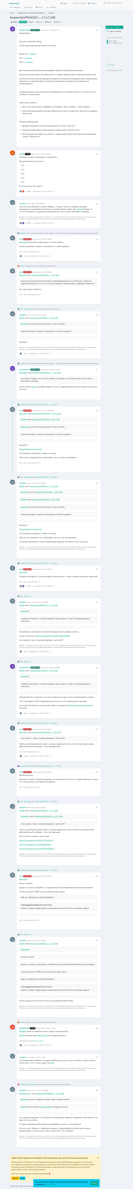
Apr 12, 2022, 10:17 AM (53, 370)
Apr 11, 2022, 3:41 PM (52, 30)
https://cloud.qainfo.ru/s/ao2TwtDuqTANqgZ (52, 636)
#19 (97, 1057)
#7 (97, 370)
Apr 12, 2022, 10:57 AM (45, 876)
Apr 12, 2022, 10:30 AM (39, 483)
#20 (97, 1090)
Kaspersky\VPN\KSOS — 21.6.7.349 (45, 275)
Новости (24, 22)
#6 (97, 315)
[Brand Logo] (14, 3)
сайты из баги (43, 1035)
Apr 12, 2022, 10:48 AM (45, 772)
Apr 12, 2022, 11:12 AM (48, 1028)
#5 (97, 272)
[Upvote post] (89, 141)
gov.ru (33, 387)
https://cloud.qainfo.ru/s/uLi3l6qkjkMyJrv (35, 844)
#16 (97, 876)
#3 (97, 203)
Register (15, 1178)
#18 (97, 1028)
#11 (97, 602)
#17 (97, 941)
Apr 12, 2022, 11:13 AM (39, 1057)
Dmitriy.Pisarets (24, 30)
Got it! (94, 1183)
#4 (97, 239)
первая (79, 209)
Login (22, 1178)
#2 (97, 154)
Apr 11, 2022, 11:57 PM (43, 154)
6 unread (111, 65)
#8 (97, 410)
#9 (97, 483)
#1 (97, 30)
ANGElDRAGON (24, 1028)
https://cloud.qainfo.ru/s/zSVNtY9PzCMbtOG (36, 849)
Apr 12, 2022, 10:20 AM (45, 410)
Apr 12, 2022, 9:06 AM (38, 203)
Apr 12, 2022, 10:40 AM (39, 602)
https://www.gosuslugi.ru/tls (30, 449)
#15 (97, 807)
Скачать (33, 54)
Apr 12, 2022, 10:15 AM (39, 315)
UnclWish (22, 203)
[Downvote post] (96, 141)
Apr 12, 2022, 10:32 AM (45, 569)
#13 (97, 729)
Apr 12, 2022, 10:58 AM (39, 941)
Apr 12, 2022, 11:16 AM (39, 1090)
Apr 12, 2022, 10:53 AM (39, 807)
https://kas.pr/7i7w (38, 1041)
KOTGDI (22, 154)
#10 (97, 569)
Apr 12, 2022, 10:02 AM (45, 239)
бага (52, 1063)
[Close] (97, 1158)
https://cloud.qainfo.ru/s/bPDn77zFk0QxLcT (36, 840)
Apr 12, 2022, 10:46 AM (53, 667)
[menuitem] (64, 3)
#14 (97, 772)
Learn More (50, 1184)
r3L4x (21, 239)
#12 (97, 667)
